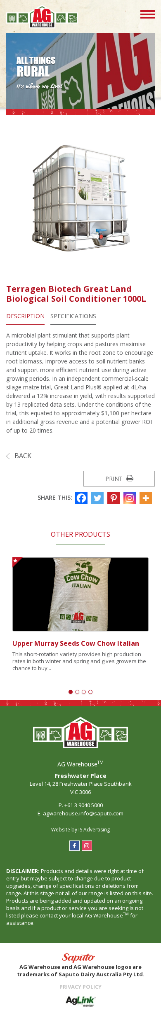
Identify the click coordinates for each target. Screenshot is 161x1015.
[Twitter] (98, 498)
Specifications (73, 316)
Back (22, 455)
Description (25, 316)
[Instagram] (130, 498)
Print (114, 478)
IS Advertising (94, 829)
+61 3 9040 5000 (83, 805)
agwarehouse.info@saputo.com (83, 813)
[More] (147, 498)
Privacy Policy (80, 986)
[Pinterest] (114, 498)
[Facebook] (82, 498)
